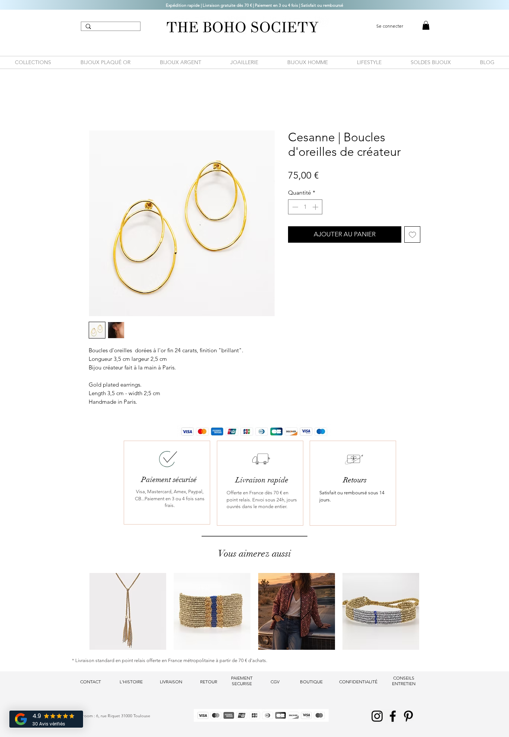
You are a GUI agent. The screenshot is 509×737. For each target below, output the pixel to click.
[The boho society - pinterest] (408, 716)
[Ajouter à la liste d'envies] (412, 234)
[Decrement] (294, 207)
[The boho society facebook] (392, 716)
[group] (254, 611)
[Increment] (316, 207)
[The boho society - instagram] (377, 716)
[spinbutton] (305, 207)
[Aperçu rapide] (127, 611)
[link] (426, 25)
